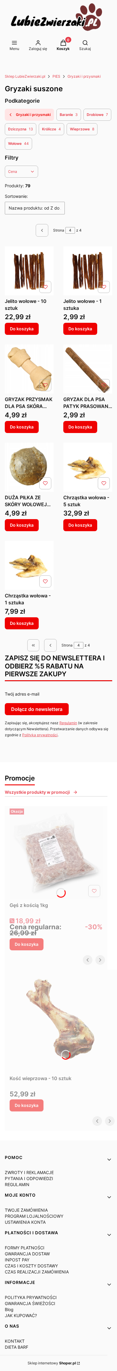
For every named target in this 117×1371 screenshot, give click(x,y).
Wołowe (18, 143)
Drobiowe (97, 114)
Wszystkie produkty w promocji (37, 792)
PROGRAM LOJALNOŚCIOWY (34, 1216)
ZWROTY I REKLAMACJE (29, 1172)
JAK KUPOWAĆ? (21, 1315)
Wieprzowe (82, 129)
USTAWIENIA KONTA (25, 1222)
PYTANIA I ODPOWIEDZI (29, 1178)
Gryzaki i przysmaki (84, 76)
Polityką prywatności (40, 735)
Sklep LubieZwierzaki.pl (25, 76)
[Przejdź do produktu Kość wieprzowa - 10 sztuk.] (61, 1021)
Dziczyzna (20, 129)
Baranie (69, 114)
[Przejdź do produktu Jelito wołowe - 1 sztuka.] (87, 270)
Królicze (51, 129)
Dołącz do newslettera (36, 709)
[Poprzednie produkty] (50, 645)
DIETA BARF (16, 1347)
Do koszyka (22, 328)
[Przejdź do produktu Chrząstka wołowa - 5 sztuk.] (87, 467)
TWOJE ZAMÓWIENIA (26, 1210)
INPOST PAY (17, 1259)
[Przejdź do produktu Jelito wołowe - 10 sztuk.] (29, 270)
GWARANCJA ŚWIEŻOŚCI (30, 1303)
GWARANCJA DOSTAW (27, 1253)
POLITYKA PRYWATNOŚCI (31, 1297)
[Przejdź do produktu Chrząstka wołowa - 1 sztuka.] (29, 565)
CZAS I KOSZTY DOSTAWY (31, 1265)
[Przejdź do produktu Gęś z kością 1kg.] (56, 852)
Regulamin (68, 723)
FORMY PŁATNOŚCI (24, 1247)
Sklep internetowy (52, 1363)
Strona (58, 230)
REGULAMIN (17, 1184)
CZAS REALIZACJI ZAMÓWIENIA (37, 1271)
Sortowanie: (16, 196)
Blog (9, 1309)
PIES (56, 76)
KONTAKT (15, 1341)
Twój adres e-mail (22, 693)
